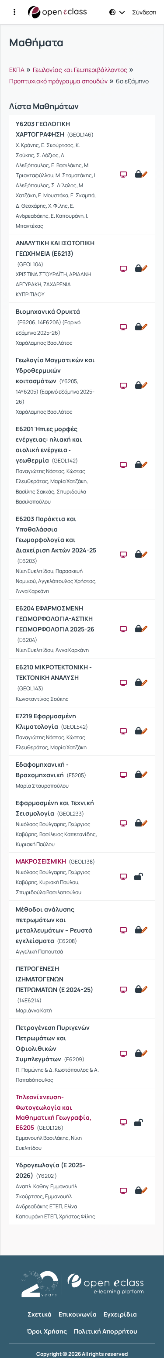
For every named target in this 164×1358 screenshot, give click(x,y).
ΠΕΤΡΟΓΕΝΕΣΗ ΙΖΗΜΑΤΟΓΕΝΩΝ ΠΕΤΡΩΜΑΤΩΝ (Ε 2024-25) (54, 979)
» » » (79, 75)
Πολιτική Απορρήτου (105, 1331)
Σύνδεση (144, 12)
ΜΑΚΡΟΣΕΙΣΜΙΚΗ (41, 861)
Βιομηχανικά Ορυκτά (48, 311)
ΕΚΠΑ (16, 69)
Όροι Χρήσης (47, 1331)
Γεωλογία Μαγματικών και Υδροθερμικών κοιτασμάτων (55, 370)
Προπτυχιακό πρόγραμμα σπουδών (58, 81)
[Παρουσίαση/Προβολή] (123, 174)
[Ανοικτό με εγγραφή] (140, 174)
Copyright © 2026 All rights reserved (82, 1354)
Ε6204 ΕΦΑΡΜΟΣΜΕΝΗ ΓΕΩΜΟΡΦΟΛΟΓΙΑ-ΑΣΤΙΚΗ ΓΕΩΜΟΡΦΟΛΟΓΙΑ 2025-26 (55, 618)
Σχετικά (40, 1314)
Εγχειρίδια (120, 1314)
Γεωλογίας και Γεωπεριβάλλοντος (80, 69)
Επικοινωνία (78, 1314)
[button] (14, 12)
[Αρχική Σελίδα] (57, 12)
